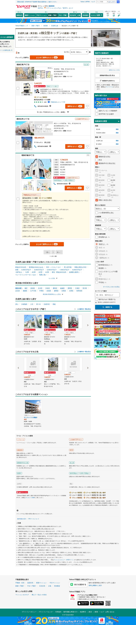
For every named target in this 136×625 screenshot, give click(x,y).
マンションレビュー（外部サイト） (64, 559)
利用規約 (58, 612)
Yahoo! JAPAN (85, 2)
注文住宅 (73, 15)
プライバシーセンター (46, 612)
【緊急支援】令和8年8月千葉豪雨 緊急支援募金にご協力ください (36, 2)
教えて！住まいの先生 (39, 594)
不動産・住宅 (19, 583)
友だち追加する (80, 584)
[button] (18, 318)
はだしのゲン (112, 2)
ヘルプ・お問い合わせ (106, 612)
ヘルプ (93, 2)
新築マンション (30, 15)
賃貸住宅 (19, 15)
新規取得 (51, 6)
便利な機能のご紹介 (95, 585)
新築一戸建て (52, 15)
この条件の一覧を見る (84, 309)
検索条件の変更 (101, 121)
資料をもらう (74, 106)
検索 (118, 1)
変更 (117, 129)
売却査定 (86, 15)
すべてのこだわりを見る (111, 287)
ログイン (40, 8)
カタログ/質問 (95, 15)
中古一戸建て (63, 15)
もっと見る (52, 278)
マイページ (109, 87)
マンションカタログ (22, 594)
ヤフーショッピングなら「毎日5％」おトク (59, 8)
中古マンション (42, 15)
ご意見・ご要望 (92, 612)
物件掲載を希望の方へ (70, 612)
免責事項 (83, 612)
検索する (109, 307)
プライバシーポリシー (29, 612)
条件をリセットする (114, 70)
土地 (78, 15)
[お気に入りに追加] (87, 106)
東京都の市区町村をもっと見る (52, 294)
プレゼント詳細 (29, 497)
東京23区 (18, 288)
